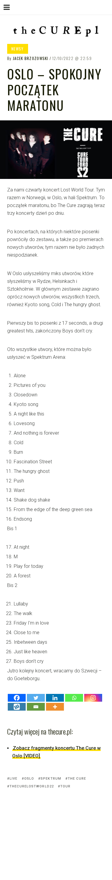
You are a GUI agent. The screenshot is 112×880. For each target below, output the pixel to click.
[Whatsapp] (74, 698)
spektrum (51, 779)
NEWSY (17, 49)
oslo (29, 779)
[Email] (36, 707)
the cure (77, 779)
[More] (55, 707)
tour (65, 786)
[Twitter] (36, 698)
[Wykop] (17, 707)
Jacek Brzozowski (30, 58)
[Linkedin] (55, 698)
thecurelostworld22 (32, 786)
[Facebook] (17, 698)
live (13, 779)
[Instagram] (93, 698)
